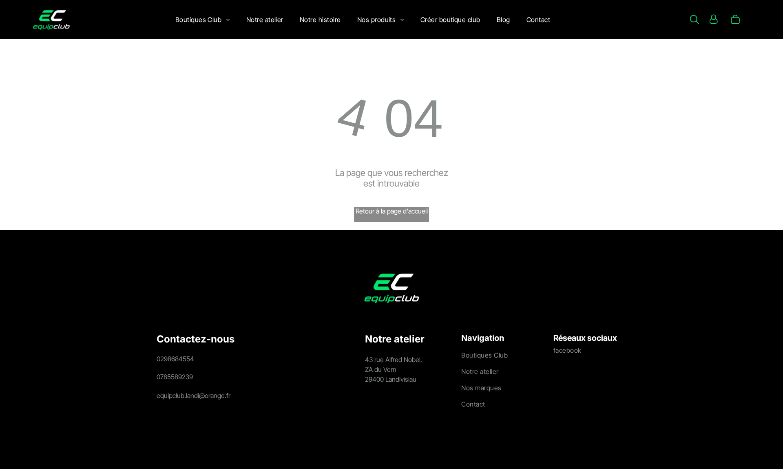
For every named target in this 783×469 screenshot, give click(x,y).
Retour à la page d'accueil (392, 211)
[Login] (713, 19)
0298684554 (175, 359)
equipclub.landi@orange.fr (193, 395)
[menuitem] (202, 20)
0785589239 (175, 377)
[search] (694, 20)
